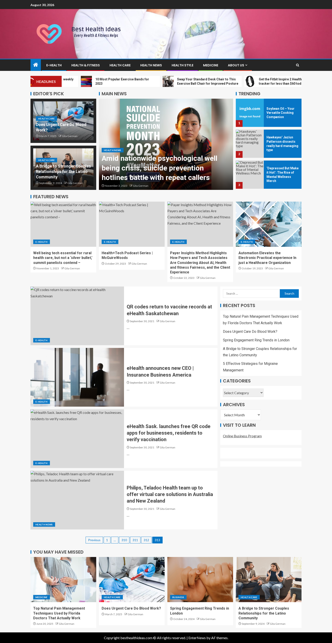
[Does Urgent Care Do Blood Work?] (132, 579)
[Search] (297, 65)
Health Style (182, 65)
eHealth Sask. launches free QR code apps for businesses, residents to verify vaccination (168, 433)
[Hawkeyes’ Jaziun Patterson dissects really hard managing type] (250, 113)
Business (178, 597)
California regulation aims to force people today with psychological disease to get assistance (157, 168)
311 (135, 540)
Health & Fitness (85, 65)
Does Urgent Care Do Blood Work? (250, 331)
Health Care (120, 65)
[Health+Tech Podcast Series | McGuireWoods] (132, 224)
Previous (94, 540)
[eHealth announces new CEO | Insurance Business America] (77, 377)
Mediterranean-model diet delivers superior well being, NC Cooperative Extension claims (281, 174)
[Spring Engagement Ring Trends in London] (200, 579)
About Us (236, 65)
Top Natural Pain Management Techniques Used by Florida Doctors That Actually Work (59, 613)
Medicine (210, 65)
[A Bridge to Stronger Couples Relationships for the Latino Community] (269, 579)
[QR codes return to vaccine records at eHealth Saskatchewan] (77, 316)
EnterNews (197, 638)
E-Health (54, 65)
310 (124, 540)
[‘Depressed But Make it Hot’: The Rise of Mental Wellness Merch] (250, 144)
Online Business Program (242, 436)
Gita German (69, 136)
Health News (151, 65)
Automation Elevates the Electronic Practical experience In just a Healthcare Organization (267, 258)
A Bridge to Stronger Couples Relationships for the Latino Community (63, 171)
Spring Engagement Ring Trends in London (256, 340)
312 (146, 540)
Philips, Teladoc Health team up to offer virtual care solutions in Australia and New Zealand (170, 494)
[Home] (35, 65)
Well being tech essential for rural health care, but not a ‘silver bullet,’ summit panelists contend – (62, 258)
